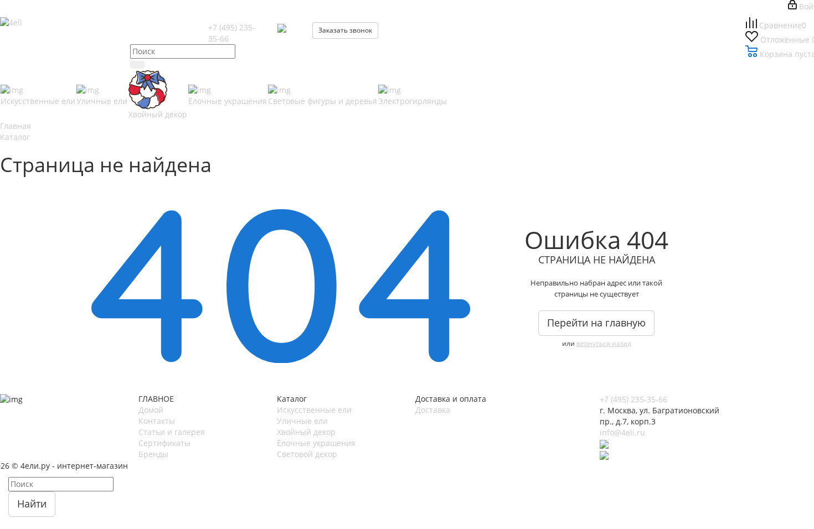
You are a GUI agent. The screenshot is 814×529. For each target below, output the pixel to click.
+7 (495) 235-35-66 (633, 399)
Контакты (156, 421)
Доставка (432, 409)
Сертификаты (164, 443)
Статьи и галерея (171, 432)
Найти (32, 503)
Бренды (153, 454)
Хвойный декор (306, 432)
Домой (150, 409)
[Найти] (137, 65)
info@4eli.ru (622, 432)
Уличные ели (302, 421)
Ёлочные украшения (316, 443)
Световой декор (307, 454)
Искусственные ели (314, 409)
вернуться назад (603, 343)
